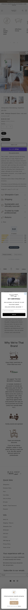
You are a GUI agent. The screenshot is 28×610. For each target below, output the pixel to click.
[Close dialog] (25, 294)
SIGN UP (14, 314)
